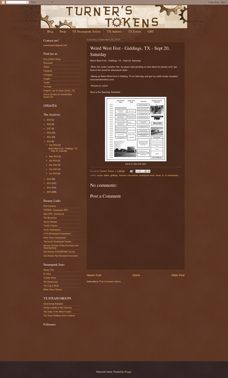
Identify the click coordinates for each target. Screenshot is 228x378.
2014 (49, 141)
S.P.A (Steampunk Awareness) (57, 233)
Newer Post (94, 275)
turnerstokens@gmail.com (55, 45)
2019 (49, 120)
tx (163, 175)
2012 (49, 183)
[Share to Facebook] (145, 171)
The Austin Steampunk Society (57, 241)
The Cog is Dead (50, 286)
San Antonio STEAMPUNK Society (59, 252)
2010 (49, 192)
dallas (106, 175)
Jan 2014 (53, 173)
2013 (49, 179)
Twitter (46, 67)
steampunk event (147, 175)
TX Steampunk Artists (86, 31)
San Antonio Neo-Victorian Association (60, 256)
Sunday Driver (49, 278)
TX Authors (114, 31)
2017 (49, 128)
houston (122, 175)
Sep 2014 (53, 145)
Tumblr (46, 83)
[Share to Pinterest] (148, 171)
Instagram (47, 75)
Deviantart (48, 63)
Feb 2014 (53, 169)
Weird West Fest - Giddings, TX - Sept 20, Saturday (63, 149)
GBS (151, 31)
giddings (114, 175)
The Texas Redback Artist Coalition (59, 315)
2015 (49, 137)
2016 (49, 133)
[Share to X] (142, 171)
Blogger (128, 372)
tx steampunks (171, 175)
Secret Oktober (50, 222)
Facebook (47, 71)
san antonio (132, 175)
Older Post (178, 275)
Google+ (47, 79)
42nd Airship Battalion (53, 304)
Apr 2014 (53, 160)
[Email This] (137, 171)
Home (136, 275)
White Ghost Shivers (52, 289)
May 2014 (53, 156)
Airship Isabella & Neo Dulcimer (57, 308)
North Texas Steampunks (54, 238)
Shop (63, 31)
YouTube (47, 87)
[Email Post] (131, 171)
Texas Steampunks (52, 230)
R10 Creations (49, 206)
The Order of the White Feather (57, 312)
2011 (49, 187)
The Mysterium (50, 218)
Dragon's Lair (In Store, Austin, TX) (59, 90)
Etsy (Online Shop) (51, 59)
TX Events (134, 31)
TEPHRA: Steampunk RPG (55, 210)
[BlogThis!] (139, 171)
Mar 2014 (53, 165)
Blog (50, 31)
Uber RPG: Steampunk (53, 214)
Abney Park (48, 270)
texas (158, 175)
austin (100, 175)
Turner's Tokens (50, 226)
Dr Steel (47, 274)
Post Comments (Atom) (110, 281)
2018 (49, 124)
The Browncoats (50, 282)
